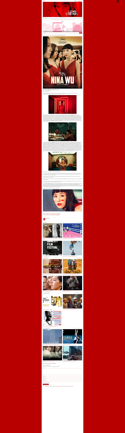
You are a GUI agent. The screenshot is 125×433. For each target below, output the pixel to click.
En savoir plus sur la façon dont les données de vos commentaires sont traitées (64, 386)
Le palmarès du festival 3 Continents (47, 309)
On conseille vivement (58, 213)
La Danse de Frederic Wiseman (67, 344)
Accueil (51, 19)
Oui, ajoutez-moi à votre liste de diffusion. (46, 382)
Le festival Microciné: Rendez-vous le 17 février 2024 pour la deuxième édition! (52, 239)
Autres (46, 213)
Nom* (43, 375)
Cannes (50, 35)
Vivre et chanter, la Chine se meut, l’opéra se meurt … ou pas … (71, 274)
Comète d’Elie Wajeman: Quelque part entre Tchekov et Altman (51, 344)
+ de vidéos (65, 19)
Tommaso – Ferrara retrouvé (46, 274)
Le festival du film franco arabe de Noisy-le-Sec (69, 238)
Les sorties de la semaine (56, 19)
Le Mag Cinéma (44, 35)
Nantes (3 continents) (52, 213)
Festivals (48, 35)
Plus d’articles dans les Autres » (79, 222)
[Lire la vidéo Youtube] (62, 200)
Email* (43, 377)
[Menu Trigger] (118, 1)
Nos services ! (69, 19)
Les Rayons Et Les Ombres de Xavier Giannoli (48, 361)
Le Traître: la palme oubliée (66, 291)
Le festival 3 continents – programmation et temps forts (50, 326)
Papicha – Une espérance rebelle (47, 291)
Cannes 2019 (53, 35)
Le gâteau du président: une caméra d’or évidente (69, 361)
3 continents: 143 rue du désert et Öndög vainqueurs (69, 309)
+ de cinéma (61, 19)
